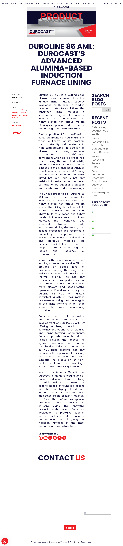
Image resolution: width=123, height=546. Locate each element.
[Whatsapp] (50, 438)
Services (48, 4)
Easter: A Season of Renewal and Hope (100, 161)
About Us (16, 4)
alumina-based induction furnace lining (20, 115)
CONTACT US (20, 497)
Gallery (87, 4)
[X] (59, 438)
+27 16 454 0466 (97, 477)
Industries (62, 4)
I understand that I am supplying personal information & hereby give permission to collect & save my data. (61, 517)
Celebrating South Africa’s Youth (100, 131)
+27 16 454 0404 (97, 474)
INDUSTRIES (19, 490)
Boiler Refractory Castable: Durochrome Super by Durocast (99, 180)
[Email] (55, 438)
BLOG (15, 494)
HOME (15, 474)
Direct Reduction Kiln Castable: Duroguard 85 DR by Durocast (101, 145)
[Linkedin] (45, 438)
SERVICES (17, 487)
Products (31, 4)
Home (5, 4)
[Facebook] (41, 438)
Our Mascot (61, 7)
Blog (74, 4)
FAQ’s (118, 4)
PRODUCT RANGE (22, 480)
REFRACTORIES (20, 484)
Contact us (104, 4)
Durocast (16, 125)
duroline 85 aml (19, 110)
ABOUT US (18, 477)
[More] (64, 438)
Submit (70, 527)
